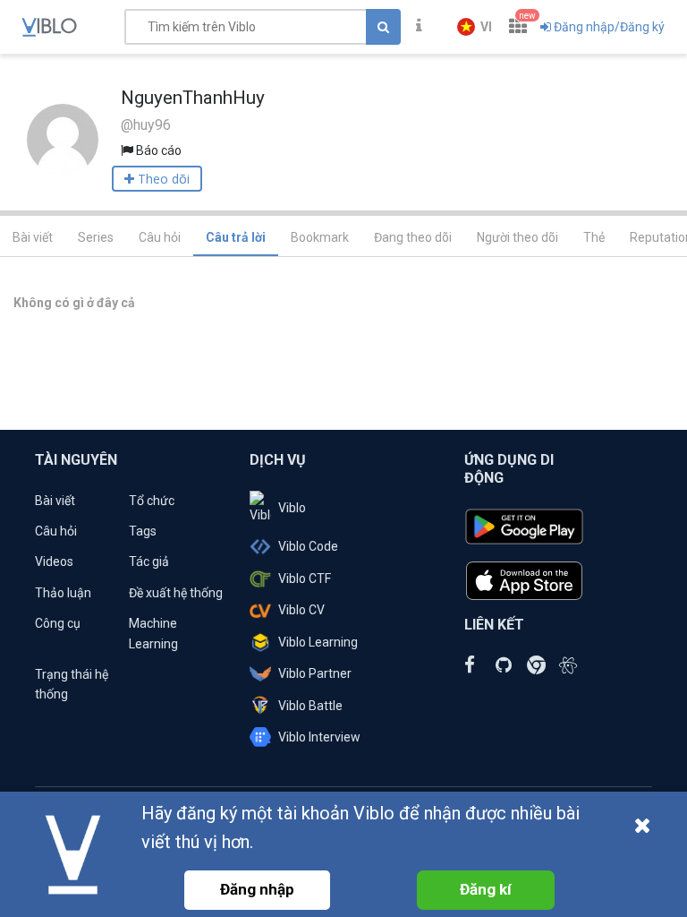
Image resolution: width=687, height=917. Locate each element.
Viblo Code (308, 546)
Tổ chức (151, 500)
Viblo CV (301, 610)
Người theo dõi (517, 237)
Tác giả (149, 561)
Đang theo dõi (413, 237)
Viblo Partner (315, 673)
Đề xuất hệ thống (176, 593)
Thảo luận (63, 593)
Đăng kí (486, 889)
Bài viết (33, 237)
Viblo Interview (319, 737)
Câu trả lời (236, 237)
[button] (474, 27)
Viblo (292, 508)
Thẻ (594, 237)
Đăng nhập (257, 889)
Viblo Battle (310, 705)
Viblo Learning (318, 642)
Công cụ (58, 623)
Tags (143, 531)
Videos (54, 561)
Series (96, 237)
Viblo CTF (304, 578)
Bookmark (320, 237)
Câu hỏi (160, 237)
